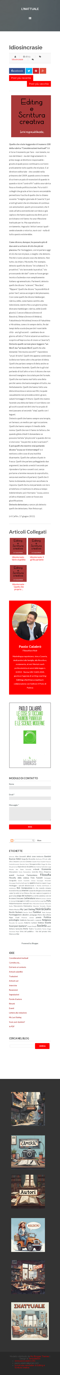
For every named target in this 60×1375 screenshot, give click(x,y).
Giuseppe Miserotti (44, 880)
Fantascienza (32, 875)
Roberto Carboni (30, 923)
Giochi (20, 880)
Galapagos (47, 878)
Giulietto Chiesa (29, 880)
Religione (46, 920)
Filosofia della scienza (19, 878)
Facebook (20, 875)
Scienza (41, 923)
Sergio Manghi (32, 926)
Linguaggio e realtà (22, 901)
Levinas (43, 898)
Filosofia (45, 874)
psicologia (14, 920)
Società (41, 925)
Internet (25, 890)
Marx (31, 903)
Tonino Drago (46, 929)
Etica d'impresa (45, 872)
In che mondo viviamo (42, 888)
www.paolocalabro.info (25, 1361)
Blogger (35, 943)
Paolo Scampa (46, 912)
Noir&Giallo (43, 909)
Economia (46, 869)
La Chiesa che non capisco (32, 893)
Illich (18, 888)
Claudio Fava (36, 861)
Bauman (12, 859)
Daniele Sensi (24, 864)
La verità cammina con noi (41, 896)
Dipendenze (22, 867)
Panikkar (37, 912)
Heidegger (13, 885)
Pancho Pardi (27, 912)
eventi (11, 875)
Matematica (27, 906)
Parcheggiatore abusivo (19, 915)
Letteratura (29, 898)
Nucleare (18, 912)
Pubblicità (23, 920)
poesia (38, 917)
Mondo (48, 906)
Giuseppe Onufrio (15, 883)
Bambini (47, 856)
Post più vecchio (39, 83)
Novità (12, 912)
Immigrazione (26, 888)
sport (49, 926)
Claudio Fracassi (45, 861)
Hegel (49, 883)
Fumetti (39, 878)
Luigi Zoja (43, 901)
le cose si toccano (16, 898)
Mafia (48, 901)
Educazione (13, 872)
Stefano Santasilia (15, 929)
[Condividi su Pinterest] (36, 71)
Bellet (18, 859)
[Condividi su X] (29, 71)
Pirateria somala (27, 917)
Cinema (28, 861)
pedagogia (33, 915)
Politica (47, 917)
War (17, 934)
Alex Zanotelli (20, 856)
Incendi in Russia (15, 890)
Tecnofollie (38, 929)
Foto (33, 878)
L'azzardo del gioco (36, 890)
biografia (25, 859)
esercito (35, 872)
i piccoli (21, 885)
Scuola (48, 922)
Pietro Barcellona (44, 915)
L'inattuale (30, 9)
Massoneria (18, 906)
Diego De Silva (46, 864)
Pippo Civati (14, 917)
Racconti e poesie (34, 920)
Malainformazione (15, 903)
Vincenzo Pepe (14, 931)
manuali (26, 903)
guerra (32, 883)
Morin (11, 909)
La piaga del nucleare (22, 896)
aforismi (11, 856)
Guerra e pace (41, 883)
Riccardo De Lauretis (16, 923)
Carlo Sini (22, 861)
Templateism (34, 1359)
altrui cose (31, 856)
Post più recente (21, 78)
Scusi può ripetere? (18, 926)
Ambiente (40, 856)
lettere (38, 898)
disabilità (30, 867)
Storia (25, 929)
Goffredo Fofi (25, 883)
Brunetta (32, 859)
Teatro (31, 929)
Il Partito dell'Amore (42, 885)
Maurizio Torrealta (39, 906)
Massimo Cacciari (39, 903)
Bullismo (39, 859)
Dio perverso (13, 867)
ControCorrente (14, 864)
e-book (36, 869)
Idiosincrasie (17, 59)
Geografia (12, 880)
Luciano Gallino (35, 901)
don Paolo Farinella (23, 869)
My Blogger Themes (39, 1356)
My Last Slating (27, 909)
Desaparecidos (35, 864)
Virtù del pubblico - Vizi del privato (33, 931)
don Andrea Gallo (39, 867)
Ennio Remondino (25, 872)
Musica (17, 909)
